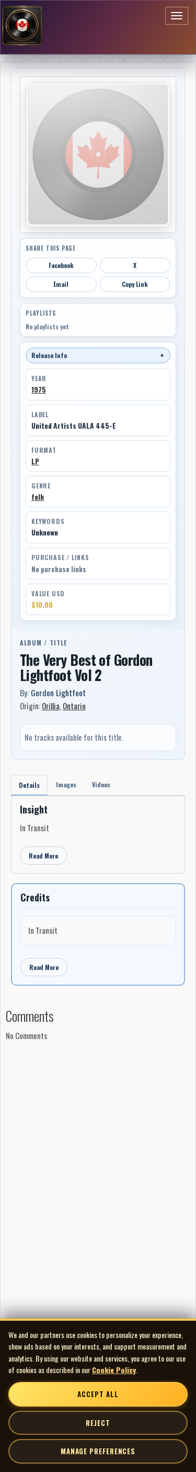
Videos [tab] (101, 784)
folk (37, 497)
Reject (98, 1423)
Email (60, 284)
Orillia (51, 705)
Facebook (61, 265)
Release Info (98, 355)
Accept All (97, 1394)
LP (35, 461)
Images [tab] (66, 784)
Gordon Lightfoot (58, 692)
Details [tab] (29, 784)
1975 (38, 389)
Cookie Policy (114, 1369)
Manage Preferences (98, 1451)
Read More (43, 855)
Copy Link (135, 284)
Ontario (74, 705)
